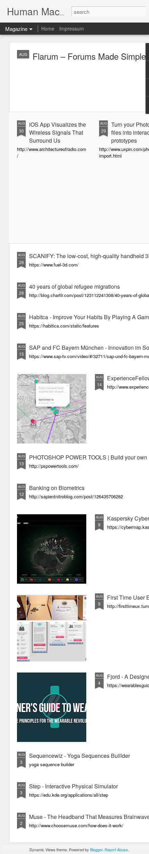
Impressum (71, 28)
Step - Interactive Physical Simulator (73, 786)
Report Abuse (116, 849)
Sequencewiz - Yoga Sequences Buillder (79, 756)
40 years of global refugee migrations (74, 286)
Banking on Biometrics (57, 488)
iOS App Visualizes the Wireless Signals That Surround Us (57, 132)
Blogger (96, 849)
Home (47, 28)
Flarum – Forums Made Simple (89, 56)
